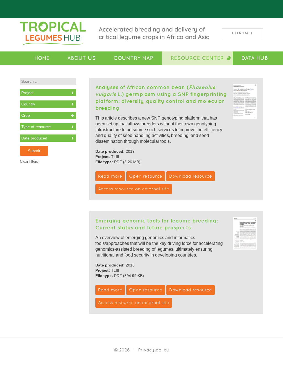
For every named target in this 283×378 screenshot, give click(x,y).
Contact (242, 33)
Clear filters (29, 161)
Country (28, 104)
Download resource (190, 176)
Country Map (133, 58)
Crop (25, 115)
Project (27, 92)
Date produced (34, 138)
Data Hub (255, 58)
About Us (81, 58)
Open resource (145, 176)
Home (42, 58)
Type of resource (36, 127)
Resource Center (197, 58)
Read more (110, 176)
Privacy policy (153, 350)
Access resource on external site (133, 188)
